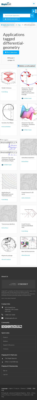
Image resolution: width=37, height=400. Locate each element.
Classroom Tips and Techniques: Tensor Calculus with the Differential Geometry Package (28, 91)
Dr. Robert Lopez (27, 98)
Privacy (8, 395)
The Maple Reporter (11, 358)
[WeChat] (20, 326)
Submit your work (12, 19)
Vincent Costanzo (6, 259)
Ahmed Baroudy (26, 255)
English (11, 388)
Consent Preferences (16, 395)
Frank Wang (5, 91)
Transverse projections (8, 224)
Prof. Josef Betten (6, 126)
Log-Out (5, 374)
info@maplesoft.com (11, 318)
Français (16, 388)
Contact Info (5, 304)
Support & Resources (9, 345)
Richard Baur (25, 161)
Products (5, 337)
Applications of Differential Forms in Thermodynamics (7, 194)
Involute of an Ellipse (7, 123)
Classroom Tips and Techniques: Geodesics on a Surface (28, 124)
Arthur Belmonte (26, 197)
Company (5, 349)
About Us (4, 276)
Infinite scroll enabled (27, 66)
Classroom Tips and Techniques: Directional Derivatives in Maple (8, 159)
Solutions (5, 341)
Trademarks (26, 395)
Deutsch (23, 388)
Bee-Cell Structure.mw (28, 251)
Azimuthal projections (28, 157)
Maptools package (7, 255)
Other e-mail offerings (11, 362)
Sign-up (5, 370)
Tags (19, 25)
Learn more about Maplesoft (8, 298)
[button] (34, 11)
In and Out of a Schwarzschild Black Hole (27, 225)
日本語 (29, 388)
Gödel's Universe (6, 88)
